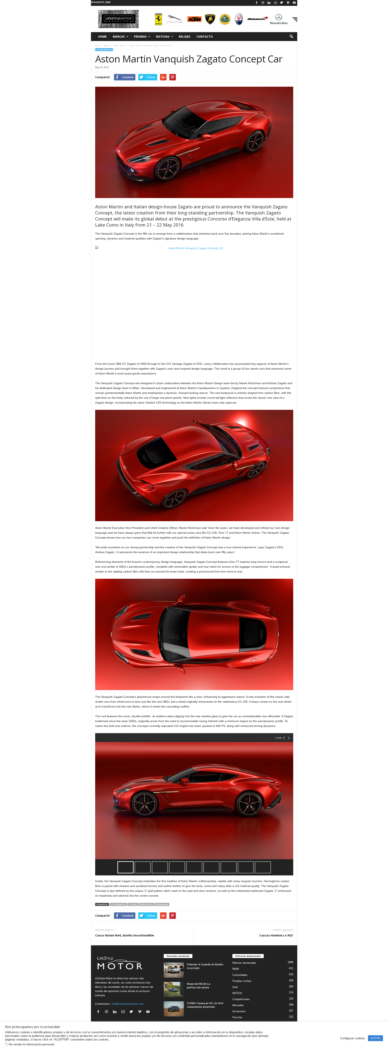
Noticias (163, 36)
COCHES (133, 904)
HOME (102, 36)
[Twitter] (281, 3)
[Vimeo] (288, 3)
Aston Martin (120, 45)
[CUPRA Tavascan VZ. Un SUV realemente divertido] (174, 1008)
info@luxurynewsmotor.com (127, 1003)
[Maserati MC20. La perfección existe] (174, 989)
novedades (162, 904)
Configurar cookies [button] (352, 1038)
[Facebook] (256, 3)
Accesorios (239, 1011)
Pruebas (140, 36)
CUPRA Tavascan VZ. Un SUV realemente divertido (205, 1005)
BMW (235, 968)
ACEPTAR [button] (375, 1038)
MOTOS (237, 993)
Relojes (184, 36)
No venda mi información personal (31, 1044)
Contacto (204, 36)
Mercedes (238, 1005)
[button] (291, 36)
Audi (235, 987)
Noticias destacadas (244, 962)
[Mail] (275, 3)
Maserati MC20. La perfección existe (198, 985)
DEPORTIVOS (146, 904)
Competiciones (241, 999)
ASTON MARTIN (118, 904)
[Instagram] (262, 3)
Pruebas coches (241, 981)
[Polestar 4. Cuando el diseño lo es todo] (174, 970)
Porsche (237, 1017)
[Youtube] (294, 3)
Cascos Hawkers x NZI (276, 935)
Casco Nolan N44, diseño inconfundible (124, 935)
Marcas (119, 36)
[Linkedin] (269, 3)
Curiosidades (240, 974)
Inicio (97, 45)
